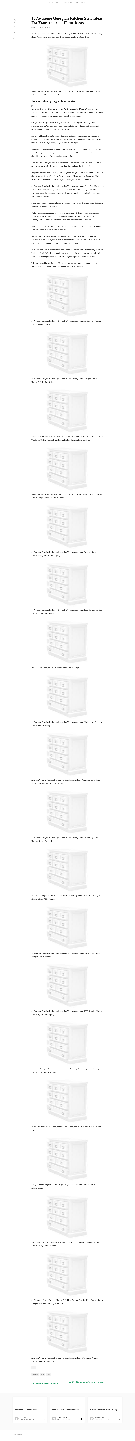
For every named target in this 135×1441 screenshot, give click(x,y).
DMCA (58, 3)
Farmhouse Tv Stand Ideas (26, 1410)
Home (51, 3)
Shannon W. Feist (24, 1417)
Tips (33, 1367)
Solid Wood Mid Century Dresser (65, 1410)
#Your (48, 1374)
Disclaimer (68, 3)
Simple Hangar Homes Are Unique (45, 1383)
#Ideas (42, 1374)
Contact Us (80, 3)
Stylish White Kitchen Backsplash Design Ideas (86, 1382)
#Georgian (35, 1374)
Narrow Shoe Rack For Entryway (103, 1410)
